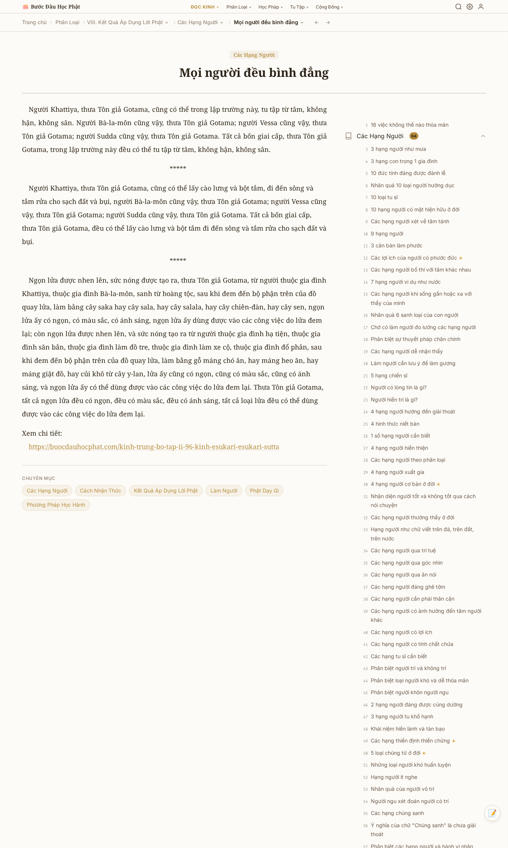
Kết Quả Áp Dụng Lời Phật (166, 490)
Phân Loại (67, 22)
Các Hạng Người (197, 22)
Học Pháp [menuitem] (270, 7)
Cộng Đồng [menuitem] (329, 7)
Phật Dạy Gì (264, 490)
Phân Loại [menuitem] (238, 7)
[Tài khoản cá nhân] (481, 6)
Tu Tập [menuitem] (299, 7)
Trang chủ (34, 22)
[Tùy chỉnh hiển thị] (469, 6)
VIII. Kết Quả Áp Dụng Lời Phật (125, 22)
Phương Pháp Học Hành (56, 504)
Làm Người (223, 490)
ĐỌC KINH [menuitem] (205, 7)
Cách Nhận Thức (100, 490)
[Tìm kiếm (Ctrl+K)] (458, 6)
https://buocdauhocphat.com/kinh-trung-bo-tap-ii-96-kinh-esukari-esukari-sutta (154, 446)
